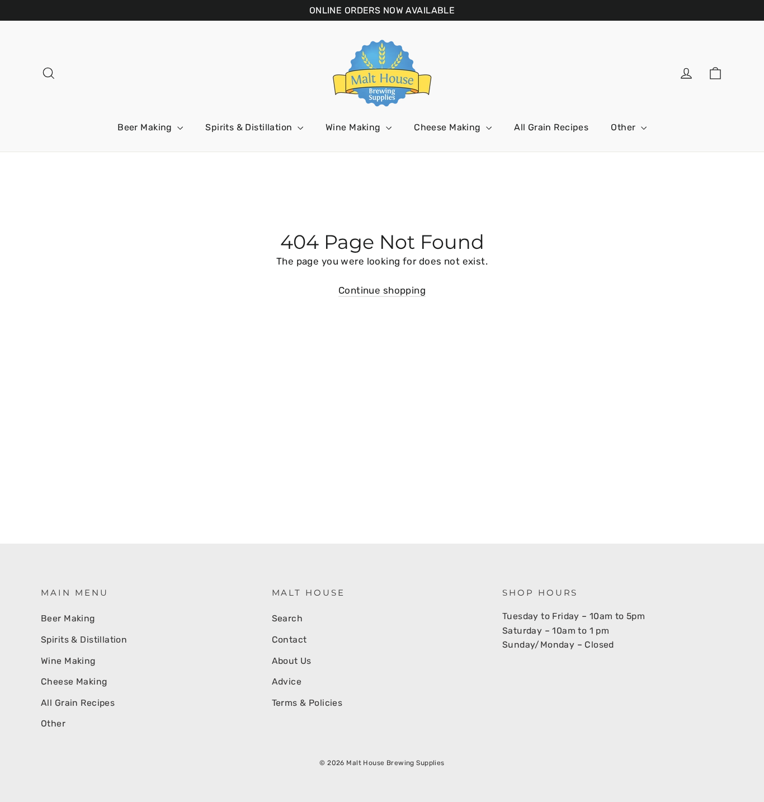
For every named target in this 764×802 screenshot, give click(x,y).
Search (287, 618)
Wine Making (354, 127)
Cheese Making (448, 127)
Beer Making (146, 127)
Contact (289, 639)
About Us (292, 660)
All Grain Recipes (551, 127)
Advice (287, 681)
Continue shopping (382, 290)
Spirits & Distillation (250, 127)
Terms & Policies (307, 702)
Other (624, 127)
